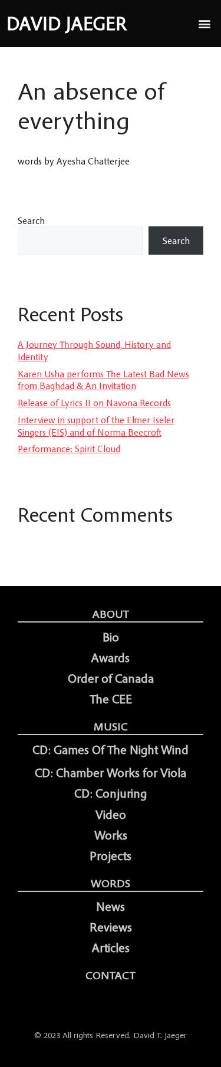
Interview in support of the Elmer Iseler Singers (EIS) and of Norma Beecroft (96, 426)
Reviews (111, 927)
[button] (205, 24)
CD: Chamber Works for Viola (110, 773)
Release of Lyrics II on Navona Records (94, 403)
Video (110, 814)
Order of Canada (111, 678)
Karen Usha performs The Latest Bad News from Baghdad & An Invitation (103, 380)
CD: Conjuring (110, 793)
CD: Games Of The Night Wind (110, 750)
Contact (110, 975)
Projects (110, 856)
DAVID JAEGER (66, 23)
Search (31, 220)
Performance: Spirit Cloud (69, 449)
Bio (111, 637)
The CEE (111, 699)
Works (110, 835)
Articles (111, 948)
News (110, 906)
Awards (110, 658)
